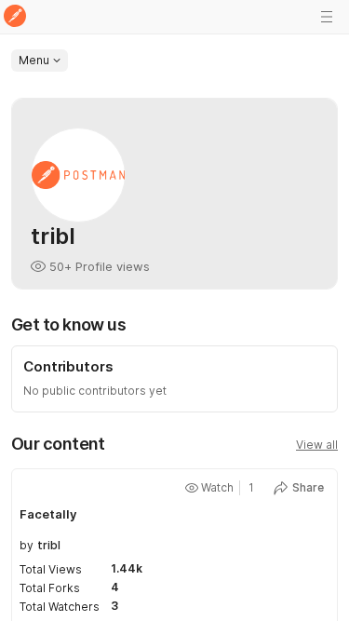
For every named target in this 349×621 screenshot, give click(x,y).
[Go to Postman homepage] (15, 17)
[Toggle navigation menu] (326, 17)
